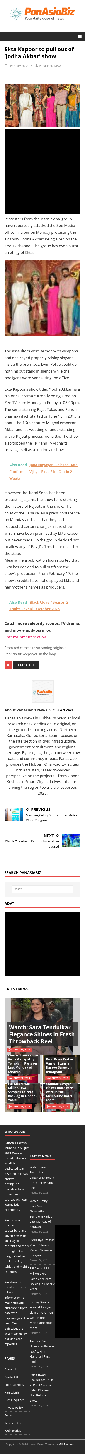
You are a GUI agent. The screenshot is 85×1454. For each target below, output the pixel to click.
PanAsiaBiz (13, 1143)
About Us (11, 1369)
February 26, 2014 (20, 66)
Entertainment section (25, 636)
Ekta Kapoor (26, 665)
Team (8, 1415)
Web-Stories (13, 1430)
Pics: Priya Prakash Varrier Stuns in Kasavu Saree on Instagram (60, 1065)
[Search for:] (42, 889)
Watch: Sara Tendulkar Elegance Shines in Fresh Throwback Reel (42, 1034)
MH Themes (66, 1444)
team (22, 1168)
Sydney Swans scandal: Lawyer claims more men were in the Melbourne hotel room (59, 1089)
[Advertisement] (42, 171)
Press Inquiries (14, 1400)
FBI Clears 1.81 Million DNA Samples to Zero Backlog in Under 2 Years (22, 1091)
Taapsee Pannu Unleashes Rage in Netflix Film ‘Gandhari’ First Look (42, 1351)
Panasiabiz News (50, 66)
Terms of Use (13, 1423)
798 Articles (62, 710)
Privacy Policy (14, 1408)
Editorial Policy (14, 1385)
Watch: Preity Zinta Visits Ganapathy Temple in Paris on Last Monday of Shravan (23, 1063)
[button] (79, 36)
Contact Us (12, 1377)
